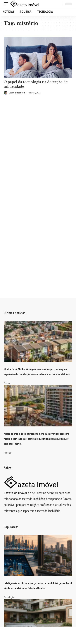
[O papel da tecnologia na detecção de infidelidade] (38, 57)
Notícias (7, 453)
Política (7, 383)
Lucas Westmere (17, 92)
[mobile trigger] (7, 4)
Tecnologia (9, 597)
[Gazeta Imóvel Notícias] (25, 4)
